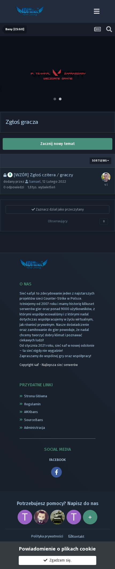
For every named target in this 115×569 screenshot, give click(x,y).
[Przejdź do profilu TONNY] (25, 517)
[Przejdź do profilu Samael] (105, 177)
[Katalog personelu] (90, 517)
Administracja (34, 428)
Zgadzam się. (59, 560)
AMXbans (31, 412)
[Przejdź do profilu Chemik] (41, 517)
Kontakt (78, 536)
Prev (7, 73)
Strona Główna (35, 396)
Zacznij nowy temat (57, 144)
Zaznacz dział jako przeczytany (59, 209)
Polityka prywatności (47, 536)
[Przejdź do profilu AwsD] (57, 517)
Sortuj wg (99, 160)
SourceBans (33, 420)
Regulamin (32, 404)
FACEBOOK (57, 460)
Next (108, 73)
